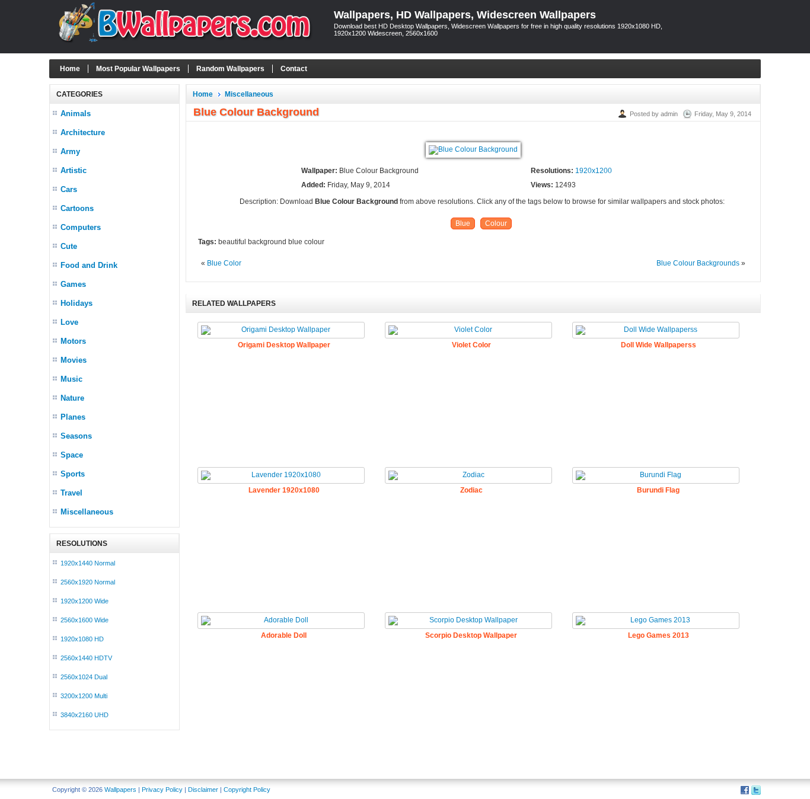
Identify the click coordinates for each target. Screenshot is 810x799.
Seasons (76, 436)
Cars (68, 189)
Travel (71, 492)
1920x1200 (593, 171)
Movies (73, 360)
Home (70, 69)
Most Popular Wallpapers (138, 69)
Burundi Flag (658, 490)
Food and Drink (88, 265)
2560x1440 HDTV (86, 657)
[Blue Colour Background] (473, 149)
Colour (496, 223)
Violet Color (471, 345)
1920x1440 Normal (87, 563)
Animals (75, 113)
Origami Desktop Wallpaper (284, 345)
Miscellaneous (86, 511)
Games (73, 284)
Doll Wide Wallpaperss (658, 345)
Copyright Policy (247, 789)
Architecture (82, 132)
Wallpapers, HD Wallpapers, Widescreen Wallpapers (465, 15)
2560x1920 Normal (87, 582)
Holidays (76, 303)
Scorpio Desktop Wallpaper (471, 635)
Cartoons (77, 208)
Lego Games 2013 (658, 635)
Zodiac (471, 490)
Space (71, 454)
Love (69, 322)
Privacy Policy (162, 789)
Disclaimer (203, 789)
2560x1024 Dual (83, 676)
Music (71, 379)
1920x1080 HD (82, 639)
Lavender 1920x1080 (284, 490)
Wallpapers (120, 789)
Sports (72, 473)
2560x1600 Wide (84, 620)
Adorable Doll (284, 635)
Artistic (73, 170)
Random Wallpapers (230, 69)
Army (70, 151)
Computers (80, 227)
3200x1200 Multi (83, 695)
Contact (293, 69)
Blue (462, 223)
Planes (72, 417)
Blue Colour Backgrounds (697, 263)
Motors (73, 341)
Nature (72, 398)
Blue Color (224, 263)
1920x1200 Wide (84, 601)
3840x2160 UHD (84, 714)
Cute (68, 246)
